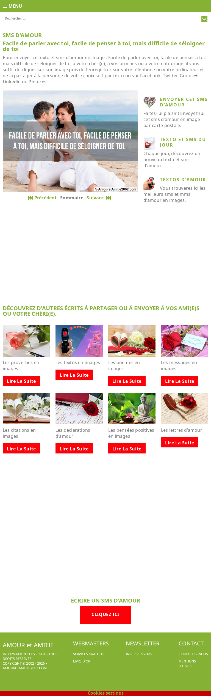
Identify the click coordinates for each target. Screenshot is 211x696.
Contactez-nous (193, 654)
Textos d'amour (183, 180)
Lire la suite (21, 381)
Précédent (45, 198)
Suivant (96, 198)
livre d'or (81, 661)
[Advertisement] (105, 258)
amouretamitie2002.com (25, 668)
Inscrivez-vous (139, 654)
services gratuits (88, 654)
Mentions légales (187, 663)
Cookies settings (106, 693)
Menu (15, 6)
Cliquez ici (105, 614)
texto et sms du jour (183, 142)
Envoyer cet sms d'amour (184, 102)
